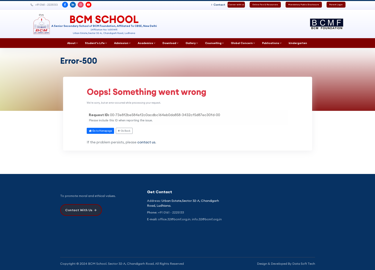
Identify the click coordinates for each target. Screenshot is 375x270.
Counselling (213, 43)
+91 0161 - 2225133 (46, 4)
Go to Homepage (102, 130)
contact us (146, 142)
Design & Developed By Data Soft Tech (286, 264)
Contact (219, 4)
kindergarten (298, 43)
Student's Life (95, 43)
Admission (121, 43)
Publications (270, 43)
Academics (145, 43)
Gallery (191, 43)
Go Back (125, 130)
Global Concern (242, 43)
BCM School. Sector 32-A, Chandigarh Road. (121, 264)
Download (169, 43)
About (71, 43)
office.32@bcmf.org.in (174, 219)
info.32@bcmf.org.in (207, 219)
